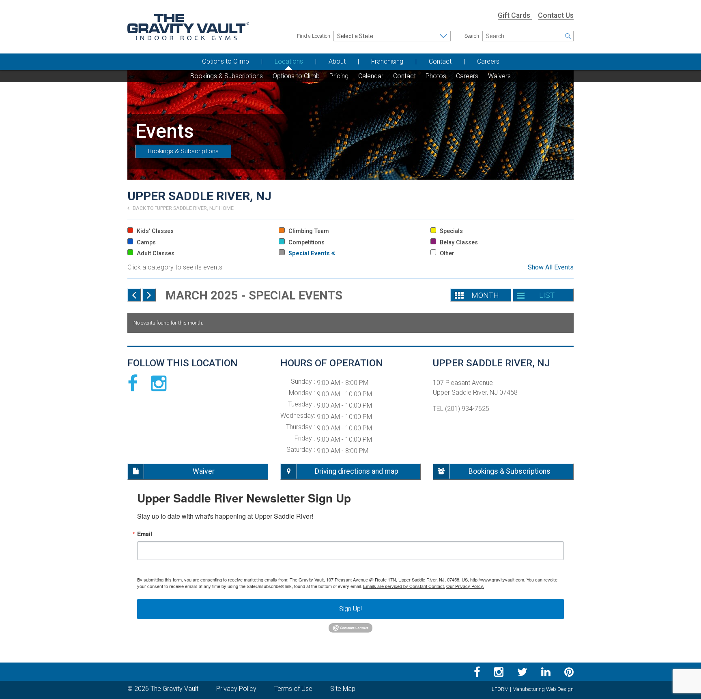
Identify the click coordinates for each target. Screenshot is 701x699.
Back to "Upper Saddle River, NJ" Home (182, 208)
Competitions (305, 242)
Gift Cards (515, 15)
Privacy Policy (236, 689)
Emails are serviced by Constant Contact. (404, 586)
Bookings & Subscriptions (183, 151)
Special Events (309, 253)
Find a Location (313, 36)
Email (144, 534)
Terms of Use (293, 689)
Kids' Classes (154, 231)
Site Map (342, 689)
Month (485, 295)
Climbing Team (308, 231)
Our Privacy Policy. (465, 586)
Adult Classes (154, 253)
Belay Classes (458, 242)
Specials (450, 231)
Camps (145, 242)
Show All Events (551, 267)
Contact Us (556, 15)
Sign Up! (350, 609)
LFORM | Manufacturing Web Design (533, 689)
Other (446, 253)
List (547, 295)
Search (471, 36)
